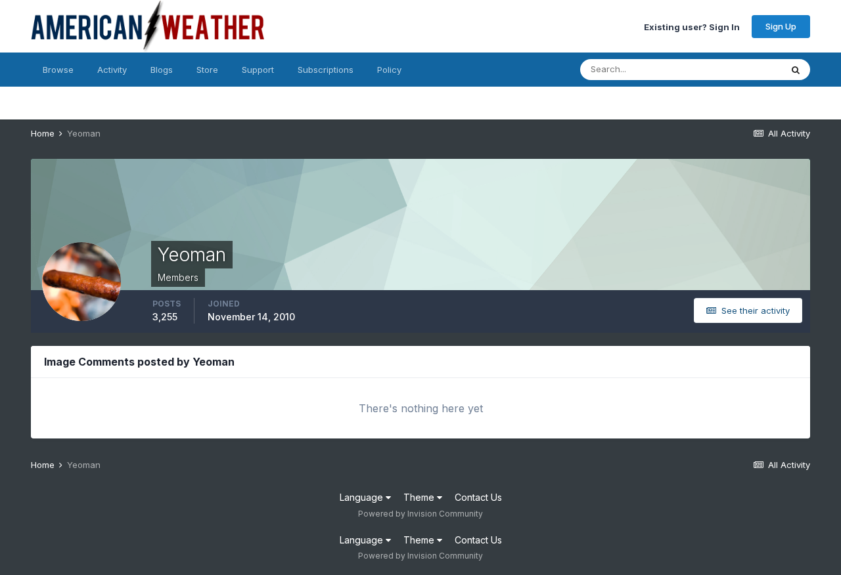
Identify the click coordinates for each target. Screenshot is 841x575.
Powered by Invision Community (420, 514)
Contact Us (478, 497)
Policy (389, 69)
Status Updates (733, 69)
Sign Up (780, 26)
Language (363, 497)
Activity (112, 69)
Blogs (161, 69)
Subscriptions (325, 69)
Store (207, 69)
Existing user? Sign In (692, 26)
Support (258, 69)
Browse (58, 69)
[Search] (795, 69)
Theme (420, 497)
